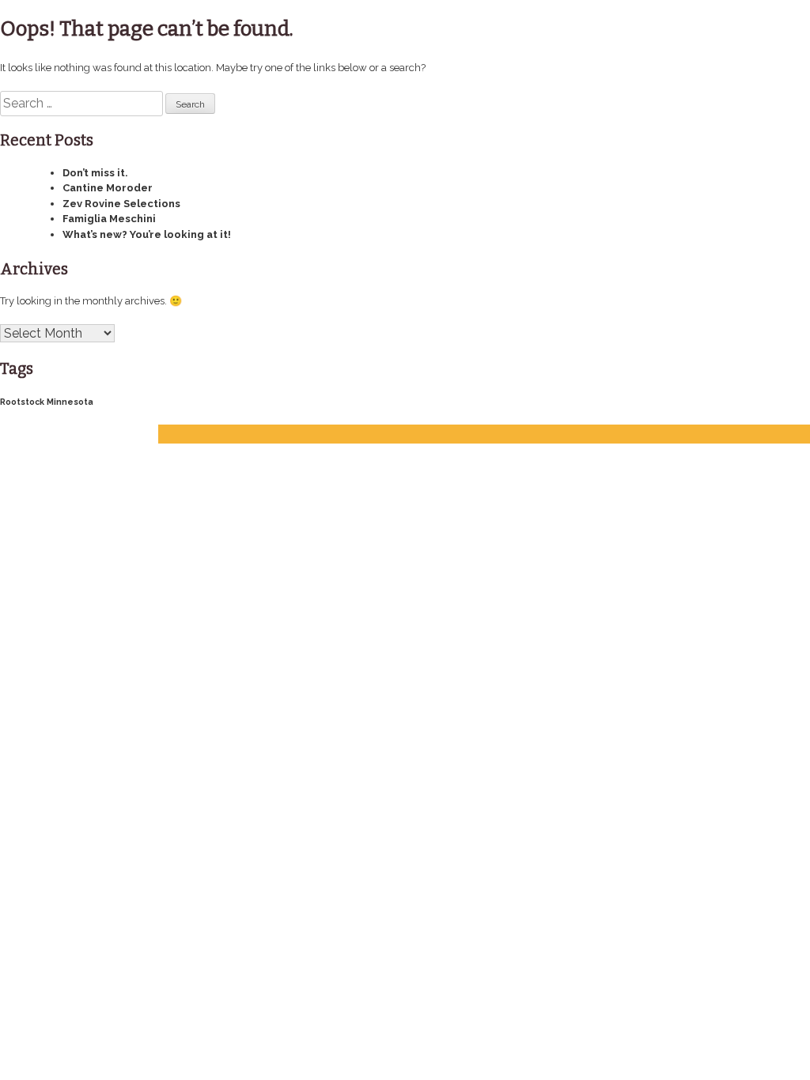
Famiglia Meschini (109, 219)
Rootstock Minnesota (46, 401)
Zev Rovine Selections (121, 204)
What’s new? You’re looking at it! (146, 234)
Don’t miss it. (95, 173)
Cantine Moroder (107, 188)
